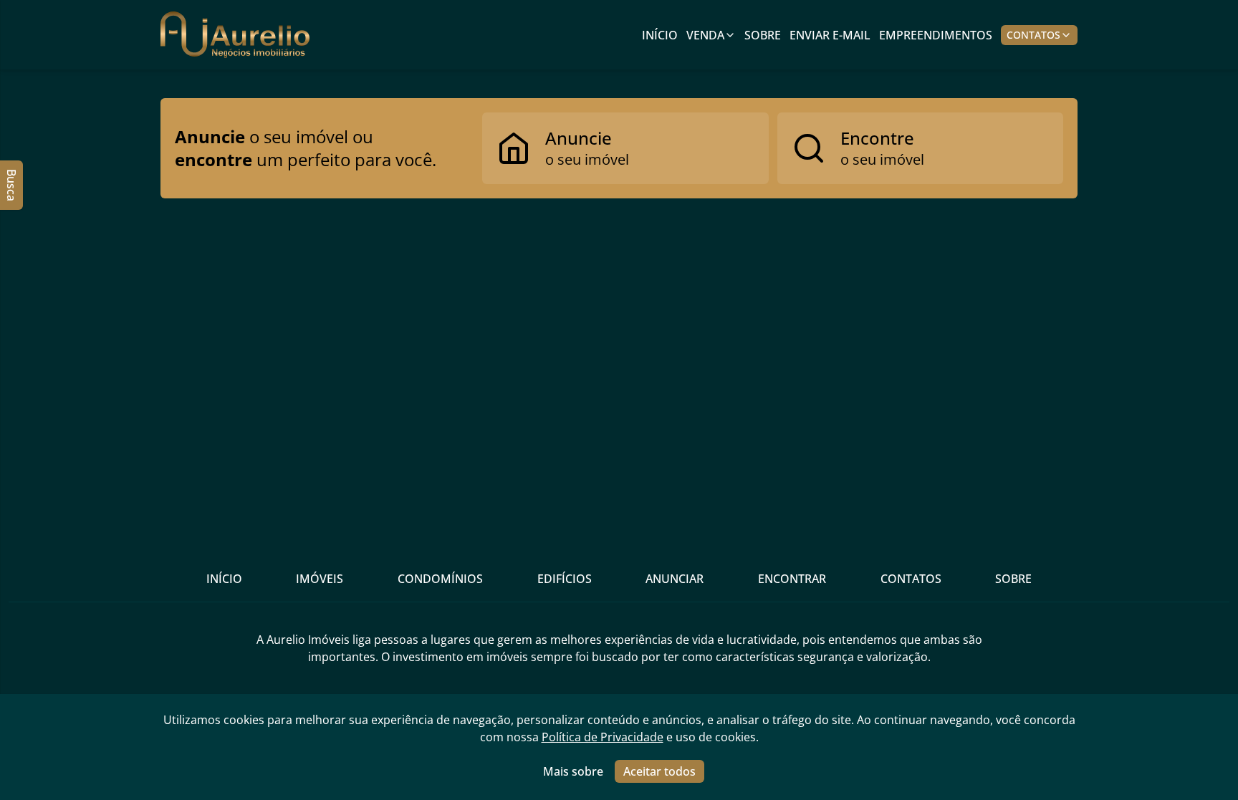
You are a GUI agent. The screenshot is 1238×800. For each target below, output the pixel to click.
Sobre (762, 35)
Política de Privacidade (602, 737)
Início (660, 35)
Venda (705, 35)
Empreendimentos (935, 35)
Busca (11, 185)
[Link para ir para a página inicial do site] (235, 34)
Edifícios (564, 579)
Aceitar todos (659, 771)
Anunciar (675, 579)
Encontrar (792, 579)
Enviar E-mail (830, 35)
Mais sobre (573, 771)
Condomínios (440, 579)
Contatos (1033, 35)
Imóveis (319, 579)
